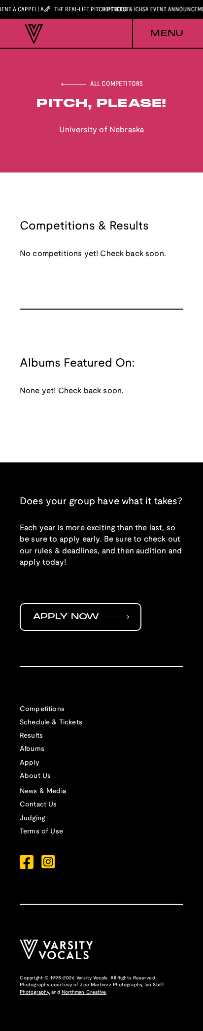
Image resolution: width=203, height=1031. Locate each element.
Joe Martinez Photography (110, 985)
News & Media (43, 791)
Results (31, 736)
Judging (32, 818)
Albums (32, 749)
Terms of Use (41, 832)
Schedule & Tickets (51, 722)
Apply (29, 763)
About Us (35, 776)
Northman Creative (84, 992)
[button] (157, 34)
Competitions (42, 709)
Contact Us (38, 805)
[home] (31, 34)
